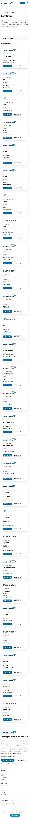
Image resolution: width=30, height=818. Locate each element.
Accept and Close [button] (15, 815)
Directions (16, 65)
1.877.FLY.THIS (11, 756)
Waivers (3, 785)
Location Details (7, 65)
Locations (3, 792)
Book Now (22, 2)
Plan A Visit (3, 777)
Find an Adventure (8, 760)
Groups (3, 779)
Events (2, 775)
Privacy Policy (22, 812)
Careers (3, 790)
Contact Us (3, 794)
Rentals (3, 773)
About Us (3, 788)
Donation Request (5, 797)
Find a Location (21, 760)
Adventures (3, 770)
